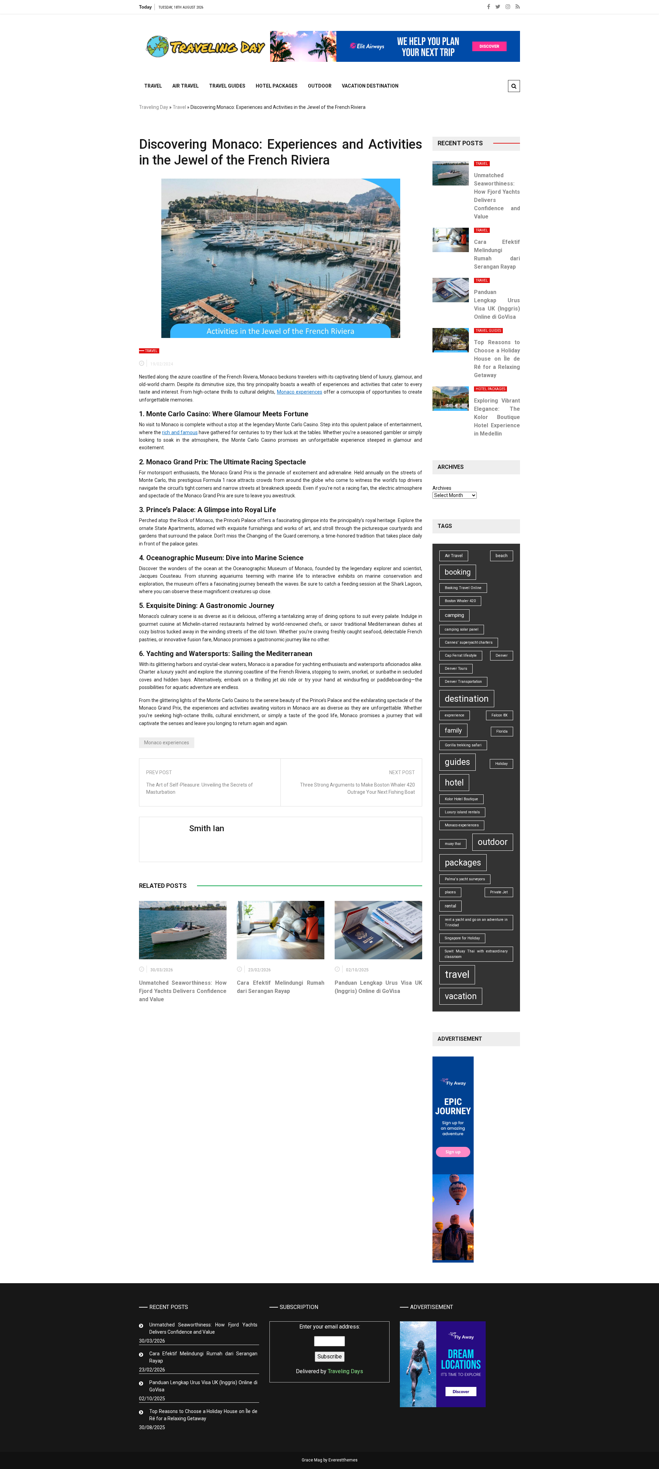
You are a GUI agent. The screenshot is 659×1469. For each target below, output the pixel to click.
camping (454, 615)
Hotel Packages (277, 86)
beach (502, 555)
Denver (502, 655)
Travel (153, 86)
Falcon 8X (500, 715)
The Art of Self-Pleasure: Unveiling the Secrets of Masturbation (199, 788)
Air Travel (185, 86)
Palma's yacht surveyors (465, 879)
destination (467, 698)
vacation (461, 996)
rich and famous (179, 432)
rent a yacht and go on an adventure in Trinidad (476, 922)
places (450, 892)
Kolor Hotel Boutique (461, 799)
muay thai (453, 843)
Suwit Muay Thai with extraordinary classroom (476, 954)
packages (463, 863)
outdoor (493, 842)
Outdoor (320, 86)
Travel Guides (227, 86)
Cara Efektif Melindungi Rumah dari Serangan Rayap (203, 1357)
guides (457, 762)
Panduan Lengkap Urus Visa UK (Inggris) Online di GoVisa (203, 1386)
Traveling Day (153, 107)
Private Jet (499, 892)
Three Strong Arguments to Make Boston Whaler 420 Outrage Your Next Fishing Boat (357, 788)
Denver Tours (456, 668)
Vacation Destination (370, 86)
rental (450, 905)
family (453, 730)
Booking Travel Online (463, 588)
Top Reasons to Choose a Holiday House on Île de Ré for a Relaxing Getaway (497, 358)
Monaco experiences (299, 392)
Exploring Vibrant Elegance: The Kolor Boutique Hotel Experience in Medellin (497, 417)
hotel (454, 783)
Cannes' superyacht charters (469, 642)
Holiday (501, 763)
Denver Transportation (463, 681)
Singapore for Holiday (462, 938)
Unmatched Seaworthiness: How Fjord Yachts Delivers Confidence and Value (183, 991)
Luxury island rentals (462, 812)
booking (458, 572)
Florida (502, 731)
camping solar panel (461, 629)
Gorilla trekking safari (463, 745)
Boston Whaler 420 (460, 601)
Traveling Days (345, 1371)
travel (457, 974)
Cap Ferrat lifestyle (461, 655)
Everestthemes (343, 1460)
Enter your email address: (329, 1349)
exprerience (454, 715)
